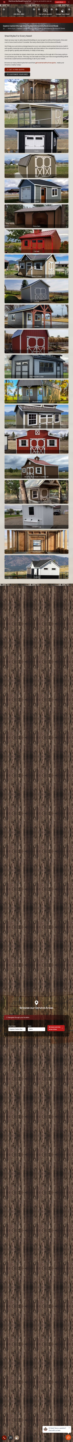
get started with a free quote (45, 63)
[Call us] (4, 1437)
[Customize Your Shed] (16, 1437)
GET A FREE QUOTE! (16, 70)
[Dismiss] (68, 2)
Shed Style (11, 1026)
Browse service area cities (54, 1028)
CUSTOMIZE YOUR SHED (18, 74)
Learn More (59, 2)
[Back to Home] (4, 28)
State (29, 1026)
